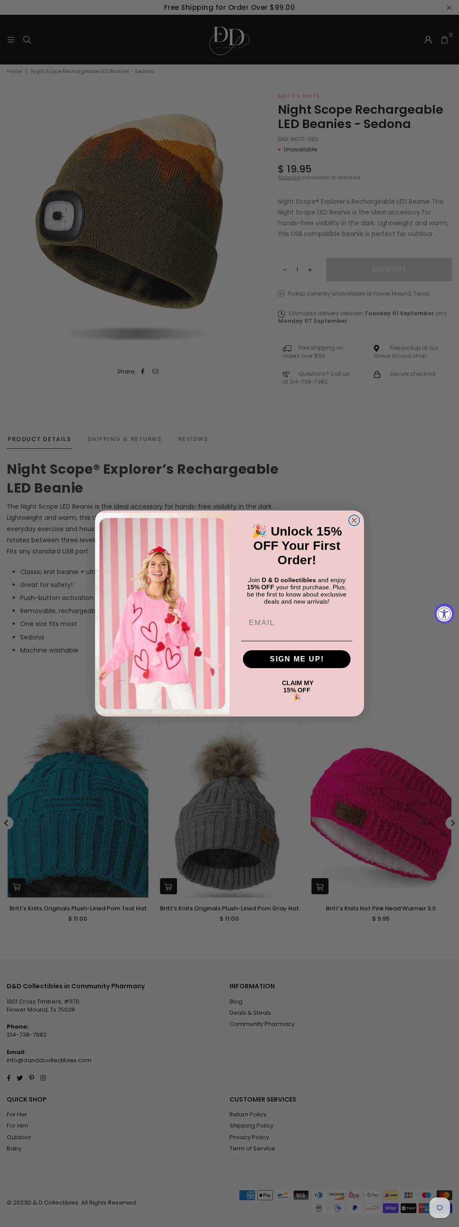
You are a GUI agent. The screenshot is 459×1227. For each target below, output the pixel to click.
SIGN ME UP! (297, 659)
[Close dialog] (354, 520)
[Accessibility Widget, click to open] (444, 614)
